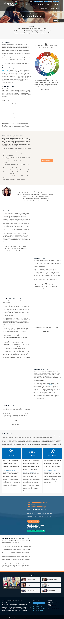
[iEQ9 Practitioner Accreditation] (11, 583)
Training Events (39, 1)
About (57, 8)
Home (27, 4)
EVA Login (57, 1)
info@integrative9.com (54, 608)
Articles (52, 8)
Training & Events (44, 8)
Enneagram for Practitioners (39, 608)
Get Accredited (36, 604)
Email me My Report (32, 527)
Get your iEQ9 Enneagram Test (39, 602)
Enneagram (33, 4)
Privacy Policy (24, 617)
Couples (57, 4)
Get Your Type (49, 1)
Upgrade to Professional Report (35, 530)
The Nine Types (41, 4)
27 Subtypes (51, 384)
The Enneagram (5, 70)
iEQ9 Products (50, 4)
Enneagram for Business (38, 610)
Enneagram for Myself (37, 606)
